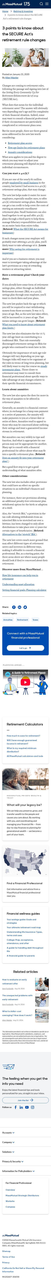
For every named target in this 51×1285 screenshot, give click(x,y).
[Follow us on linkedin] (19, 606)
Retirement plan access (20, 143)
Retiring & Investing (23, 11)
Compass (10, 1206)
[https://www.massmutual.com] (16, 4)
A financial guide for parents (21, 955)
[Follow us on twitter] (25, 606)
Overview (10, 1189)
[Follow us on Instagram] (32, 1107)
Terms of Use (8, 1256)
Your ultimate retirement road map (24, 927)
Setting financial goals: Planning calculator (24, 590)
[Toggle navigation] (47, 4)
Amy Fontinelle (7, 989)
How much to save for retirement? (23, 735)
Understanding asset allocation (18, 584)
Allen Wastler (11, 77)
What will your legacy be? (24, 804)
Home (5, 11)
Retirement (22, 619)
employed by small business (24, 182)
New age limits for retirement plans (26, 147)
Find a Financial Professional (24, 883)
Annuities (8, 619)
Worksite (10, 1200)
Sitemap (6, 1251)
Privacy (6, 1262)
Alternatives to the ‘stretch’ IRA (19, 534)
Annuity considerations (20, 152)
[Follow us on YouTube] (27, 1107)
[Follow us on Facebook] (14, 606)
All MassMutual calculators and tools (25, 755)
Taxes (35, 619)
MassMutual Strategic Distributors (22, 1195)
